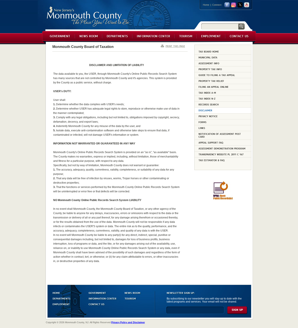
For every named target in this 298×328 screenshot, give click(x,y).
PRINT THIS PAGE (175, 46)
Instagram (233, 4)
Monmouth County (88, 16)
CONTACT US (96, 304)
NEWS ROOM (132, 292)
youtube (246, 4)
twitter (240, 4)
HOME (56, 292)
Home (206, 4)
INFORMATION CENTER (102, 298)
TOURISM (130, 298)
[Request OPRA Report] (223, 198)
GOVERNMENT (97, 292)
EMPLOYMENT (61, 304)
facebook (226, 4)
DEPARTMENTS (61, 298)
